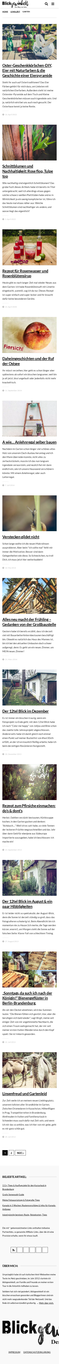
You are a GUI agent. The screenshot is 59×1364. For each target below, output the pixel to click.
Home (5, 11)
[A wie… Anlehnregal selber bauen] (29, 418)
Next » (20, 1153)
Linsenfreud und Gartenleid (24, 1093)
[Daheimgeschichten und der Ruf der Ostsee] (29, 335)
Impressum (14, 1352)
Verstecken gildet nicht (20, 536)
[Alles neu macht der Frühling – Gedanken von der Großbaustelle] (29, 596)
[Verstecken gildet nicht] (29, 513)
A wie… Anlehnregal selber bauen (29, 442)
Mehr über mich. (46, 1303)
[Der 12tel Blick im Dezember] (29, 687)
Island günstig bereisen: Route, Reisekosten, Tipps (24, 1214)
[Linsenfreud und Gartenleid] (29, 1070)
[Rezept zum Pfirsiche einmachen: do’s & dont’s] (29, 782)
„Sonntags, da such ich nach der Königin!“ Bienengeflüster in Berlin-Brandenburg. (27, 998)
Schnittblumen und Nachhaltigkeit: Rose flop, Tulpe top (27, 171)
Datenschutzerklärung (37, 1352)
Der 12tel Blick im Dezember (25, 711)
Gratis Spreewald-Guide (13, 1194)
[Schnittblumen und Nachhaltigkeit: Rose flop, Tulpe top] (29, 142)
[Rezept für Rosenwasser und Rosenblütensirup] (29, 247)
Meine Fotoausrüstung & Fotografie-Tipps (21, 1200)
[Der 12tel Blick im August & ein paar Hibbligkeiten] (29, 878)
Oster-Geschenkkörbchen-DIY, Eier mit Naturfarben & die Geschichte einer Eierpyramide (27, 70)
